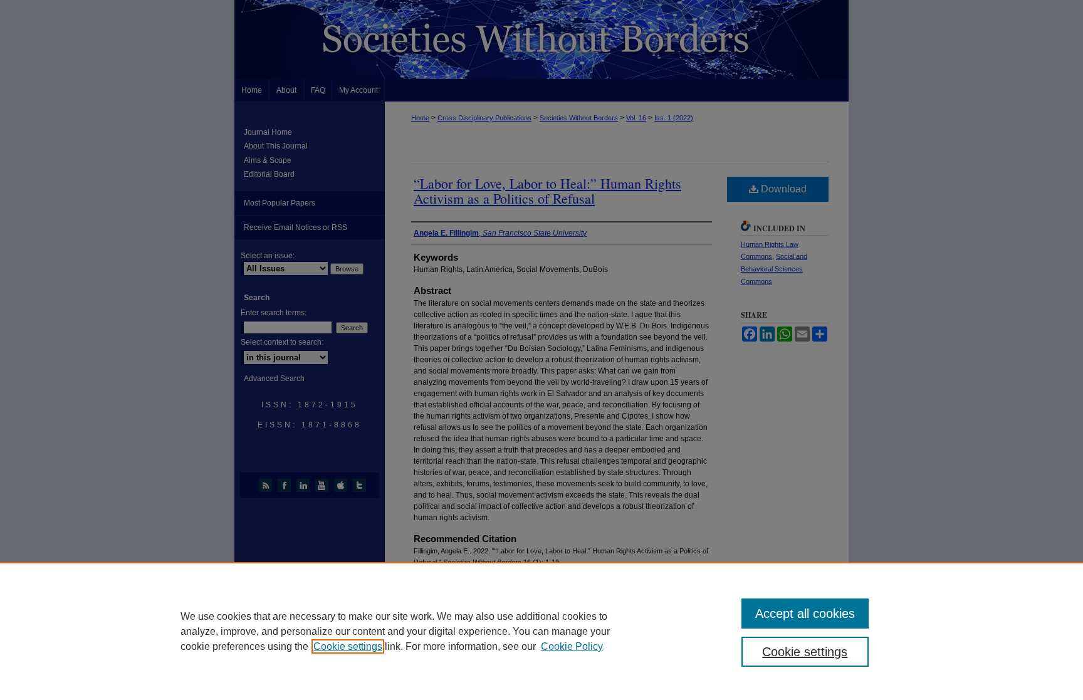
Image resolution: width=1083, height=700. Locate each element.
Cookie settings (347, 646)
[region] (541, 631)
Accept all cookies (805, 613)
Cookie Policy (572, 646)
